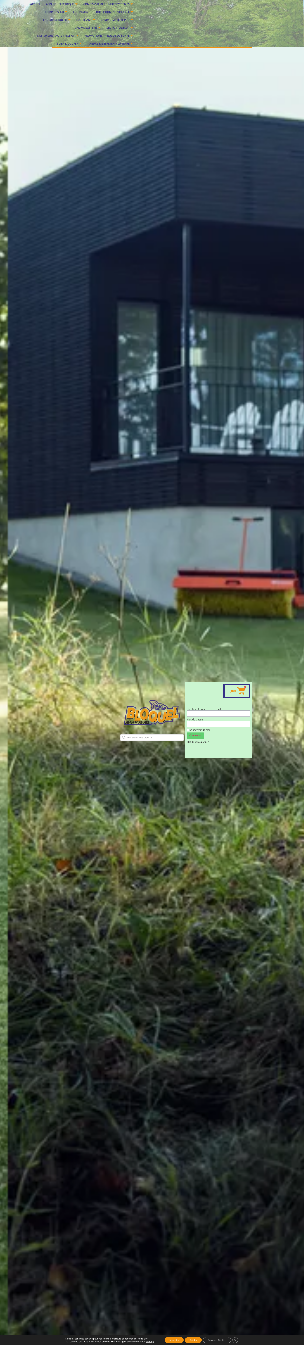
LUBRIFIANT (84, 20)
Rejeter (193, 1340)
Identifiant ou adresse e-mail (204, 709)
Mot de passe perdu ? (198, 742)
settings (150, 1341)
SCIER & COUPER (67, 43)
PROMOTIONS (93, 35)
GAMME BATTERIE (86, 28)
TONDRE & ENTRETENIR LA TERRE (108, 43)
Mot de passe (195, 719)
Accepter (174, 1340)
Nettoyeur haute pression (56, 35)
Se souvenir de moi (199, 730)
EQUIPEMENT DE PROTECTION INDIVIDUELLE (101, 12)
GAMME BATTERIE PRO (115, 20)
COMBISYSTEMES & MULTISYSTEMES (106, 4)
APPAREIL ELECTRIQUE (60, 4)
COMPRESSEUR (54, 12)
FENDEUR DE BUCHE (54, 20)
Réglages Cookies (217, 1340)
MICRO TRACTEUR (118, 28)
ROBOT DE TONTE (118, 35)
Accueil (35, 4)
